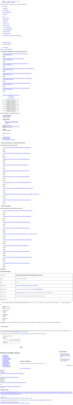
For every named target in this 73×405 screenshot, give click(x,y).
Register (12, 2)
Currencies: (5, 21)
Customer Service (24, 333)
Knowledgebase (6, 19)
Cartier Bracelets (6, 355)
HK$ (14, 121)
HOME (4, 1)
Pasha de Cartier (6, 364)
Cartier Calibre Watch (7, 366)
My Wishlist (5, 14)
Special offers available (7, 125)
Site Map (11, 398)
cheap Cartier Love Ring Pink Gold (17, 393)
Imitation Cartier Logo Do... (8, 74)
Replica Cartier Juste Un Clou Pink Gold (31, 393)
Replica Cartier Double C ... (8, 64)
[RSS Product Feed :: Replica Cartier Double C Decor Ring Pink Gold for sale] (14, 402)
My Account (5, 6)
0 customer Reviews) (7, 115)
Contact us (7, 398)
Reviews (27, 398)
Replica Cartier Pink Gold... (8, 59)
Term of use (16, 398)
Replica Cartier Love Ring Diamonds (59, 393)
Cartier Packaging (6, 357)
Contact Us (14, 1)
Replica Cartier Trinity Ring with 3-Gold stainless (9, 377)
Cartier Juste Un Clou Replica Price (46, 393)
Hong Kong (8, 31)
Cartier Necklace (6, 361)
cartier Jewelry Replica (16, 330)
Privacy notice (22, 398)
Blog (31, 398)
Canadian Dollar (9, 27)
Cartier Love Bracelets (7, 359)
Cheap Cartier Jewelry (7, 42)
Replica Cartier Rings (8, 49)
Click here (65, 360)
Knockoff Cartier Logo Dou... (8, 79)
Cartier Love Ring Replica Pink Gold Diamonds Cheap (10, 386)
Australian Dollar (9, 29)
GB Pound (7, 25)
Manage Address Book (7, 12)
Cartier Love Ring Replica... (8, 89)
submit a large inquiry (15, 126)
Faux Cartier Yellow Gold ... (8, 84)
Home (1, 49)
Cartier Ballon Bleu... (6, 365)
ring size (4, 129)
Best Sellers (2, 370)
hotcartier (9, 401)
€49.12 (1, 387)
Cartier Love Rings (6, 362)
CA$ (9, 121)
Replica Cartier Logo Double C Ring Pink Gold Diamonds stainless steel (27, 285)
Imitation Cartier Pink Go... (8, 54)
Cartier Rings (5, 356)
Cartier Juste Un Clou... (7, 358)
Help (4, 16)
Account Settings (6, 10)
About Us (9, 1)
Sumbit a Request (6, 17)
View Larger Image (11, 98)
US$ (6, 121)
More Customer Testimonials (25, 368)
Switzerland (7, 33)
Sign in (8, 2)
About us (2, 398)
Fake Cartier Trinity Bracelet (5, 393)
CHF (17, 121)
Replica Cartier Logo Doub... (8, 69)
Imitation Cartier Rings (20, 292)
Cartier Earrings (5, 360)
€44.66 (1, 378)
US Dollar (7, 23)
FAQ (18, 1)
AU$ (12, 121)
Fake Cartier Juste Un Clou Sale (15, 394)
